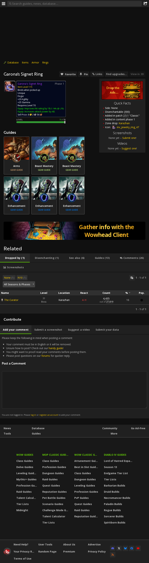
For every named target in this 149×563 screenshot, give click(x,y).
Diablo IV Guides (115, 454)
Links (99, 74)
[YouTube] (138, 548)
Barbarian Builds (114, 485)
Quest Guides (51, 485)
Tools (7, 433)
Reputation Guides (54, 491)
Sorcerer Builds (114, 516)
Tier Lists (22, 504)
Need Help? (21, 544)
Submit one (129, 138)
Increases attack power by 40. (40, 111)
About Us (69, 544)
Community (109, 428)
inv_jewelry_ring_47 (127, 127)
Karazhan (64, 300)
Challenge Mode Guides (56, 510)
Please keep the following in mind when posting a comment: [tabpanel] (44, 376)
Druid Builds (111, 491)
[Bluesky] (125, 548)
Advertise (94, 544)
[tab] (15, 257)
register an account (48, 414)
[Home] (7, 554)
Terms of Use (22, 558)
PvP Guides (81, 498)
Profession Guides (27, 485)
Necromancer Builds (117, 498)
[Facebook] (131, 548)
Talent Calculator (27, 498)
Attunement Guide (86, 461)
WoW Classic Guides (86, 454)
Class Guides (24, 461)
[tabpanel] (74, 293)
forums (45, 355)
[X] (119, 548)
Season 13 (110, 467)
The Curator (11, 300)
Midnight (22, 510)
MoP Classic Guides (55, 454)
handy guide (56, 348)
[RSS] (112, 554)
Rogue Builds (112, 510)
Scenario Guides (52, 504)
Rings (45, 62)
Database (13, 62)
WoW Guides (24, 454)
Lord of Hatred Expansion (119, 461)
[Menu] (3, 3)
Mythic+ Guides (26, 479)
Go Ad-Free (138, 428)
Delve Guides (24, 467)
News (7, 428)
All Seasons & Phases (17, 284)
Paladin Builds (113, 504)
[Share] (145, 3)
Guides (36, 433)
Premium (69, 551)
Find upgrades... (116, 74)
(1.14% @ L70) (57, 108)
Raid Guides (24, 491)
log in (33, 414)
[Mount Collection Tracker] (74, 231)
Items (25, 62)
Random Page (47, 551)
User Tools (45, 544)
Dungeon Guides (53, 473)
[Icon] (9, 86)
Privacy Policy (97, 551)
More (114, 433)
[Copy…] (132, 277)
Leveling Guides (26, 473)
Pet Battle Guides (53, 498)
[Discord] (112, 548)
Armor (35, 62)
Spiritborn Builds (114, 522)
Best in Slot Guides (86, 467)
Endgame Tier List (116, 473)
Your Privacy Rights (25, 551)
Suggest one (129, 148)
